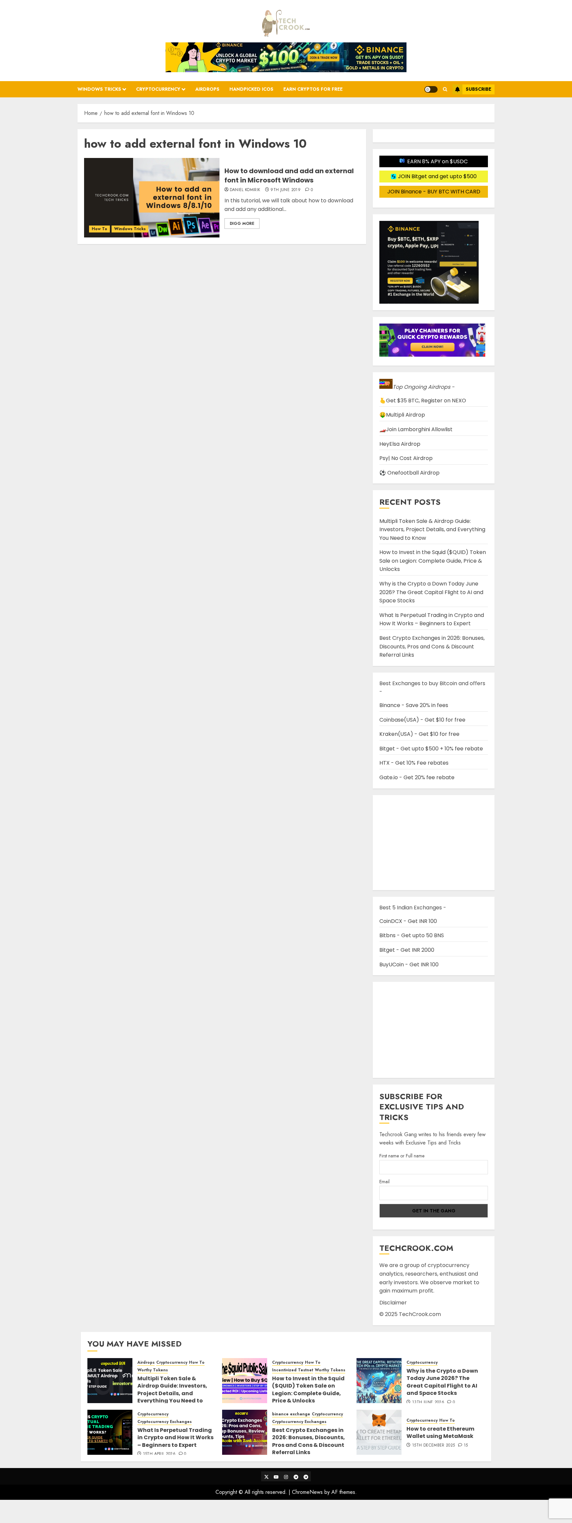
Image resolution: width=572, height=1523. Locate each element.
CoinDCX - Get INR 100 (408, 921)
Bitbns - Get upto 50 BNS (411, 935)
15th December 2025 (433, 1445)
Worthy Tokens (152, 1370)
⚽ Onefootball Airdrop (409, 473)
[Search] (445, 89)
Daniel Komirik (245, 190)
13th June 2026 (428, 1402)
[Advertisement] (433, 1030)
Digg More (242, 224)
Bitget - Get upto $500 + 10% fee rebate (431, 748)
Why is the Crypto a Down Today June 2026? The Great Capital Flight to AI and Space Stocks (431, 592)
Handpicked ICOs (251, 89)
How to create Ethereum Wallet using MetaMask (440, 1432)
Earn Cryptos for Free (313, 89)
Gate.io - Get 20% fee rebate (416, 777)
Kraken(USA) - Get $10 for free (419, 734)
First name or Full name (401, 1155)
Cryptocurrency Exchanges (164, 1422)
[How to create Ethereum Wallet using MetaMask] (379, 1432)
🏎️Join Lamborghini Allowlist (416, 429)
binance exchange (291, 1414)
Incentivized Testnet (292, 1370)
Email (384, 1181)
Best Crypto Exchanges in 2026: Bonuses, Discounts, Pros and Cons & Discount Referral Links (432, 646)
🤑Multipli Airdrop (402, 415)
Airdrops (207, 89)
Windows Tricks (99, 89)
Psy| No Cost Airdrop (406, 458)
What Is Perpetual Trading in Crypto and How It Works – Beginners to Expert (431, 619)
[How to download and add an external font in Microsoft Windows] (151, 197)
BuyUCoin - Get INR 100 (409, 964)
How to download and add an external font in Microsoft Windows (289, 175)
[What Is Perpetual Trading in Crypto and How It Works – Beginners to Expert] (109, 1432)
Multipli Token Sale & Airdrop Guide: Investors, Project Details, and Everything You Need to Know (432, 529)
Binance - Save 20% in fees (413, 705)
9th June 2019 (285, 190)
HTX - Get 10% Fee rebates (414, 763)
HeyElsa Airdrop (399, 444)
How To (99, 229)
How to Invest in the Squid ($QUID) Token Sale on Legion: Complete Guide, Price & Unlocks (432, 560)
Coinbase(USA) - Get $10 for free (422, 720)
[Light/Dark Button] (431, 89)
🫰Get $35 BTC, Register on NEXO (422, 400)
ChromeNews (307, 1492)
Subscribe (478, 89)
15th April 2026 (159, 1454)
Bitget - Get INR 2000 (406, 950)
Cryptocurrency (158, 89)
